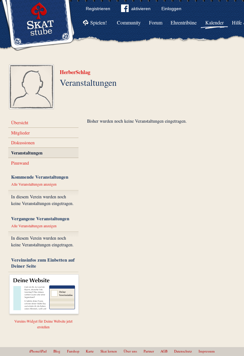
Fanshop (73, 351)
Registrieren (98, 8)
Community (129, 22)
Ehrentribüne (184, 22)
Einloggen (171, 8)
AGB (163, 351)
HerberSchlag (75, 72)
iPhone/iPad (38, 351)
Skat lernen (108, 351)
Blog (56, 351)
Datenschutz (183, 351)
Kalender (214, 22)
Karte (90, 351)
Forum (155, 22)
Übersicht (19, 123)
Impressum (207, 351)
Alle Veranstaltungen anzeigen (34, 184)
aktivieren (141, 8)
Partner (149, 351)
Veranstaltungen (27, 152)
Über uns (130, 351)
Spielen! (98, 22)
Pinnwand (20, 163)
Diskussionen (23, 143)
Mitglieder (20, 133)
